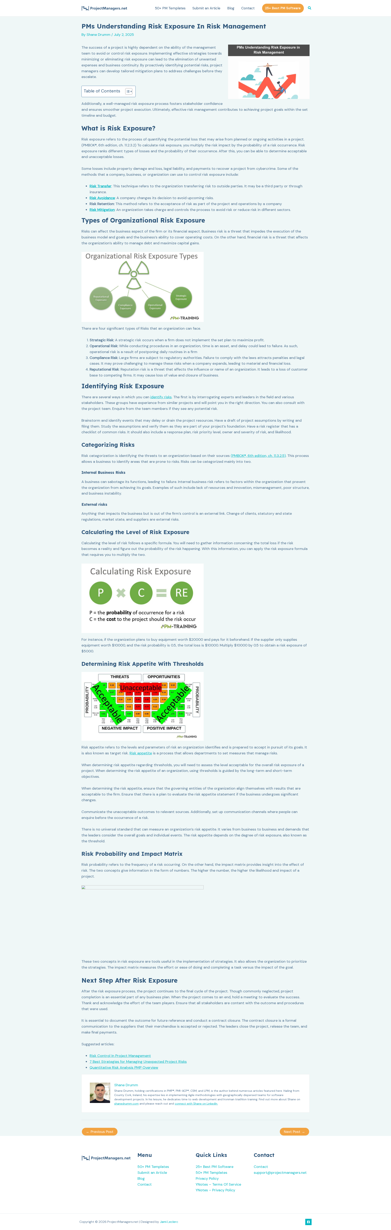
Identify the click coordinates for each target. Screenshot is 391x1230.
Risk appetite (141, 753)
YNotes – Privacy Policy (215, 1190)
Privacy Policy (207, 1178)
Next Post (294, 1131)
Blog (230, 8)
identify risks (161, 397)
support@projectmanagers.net (280, 1172)
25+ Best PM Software (214, 1166)
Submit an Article (206, 8)
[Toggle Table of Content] (126, 91)
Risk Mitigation (102, 209)
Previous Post (99, 1131)
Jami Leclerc (169, 1222)
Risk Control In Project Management (120, 1055)
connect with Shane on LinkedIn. (196, 1103)
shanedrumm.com (126, 1103)
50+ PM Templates (170, 8)
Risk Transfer (100, 186)
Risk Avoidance (102, 197)
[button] (283, 8)
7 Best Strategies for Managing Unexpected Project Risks (138, 1061)
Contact (248, 8)
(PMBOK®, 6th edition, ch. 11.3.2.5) (258, 455)
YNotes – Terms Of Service (218, 1184)
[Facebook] (308, 1222)
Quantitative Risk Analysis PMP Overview (124, 1067)
